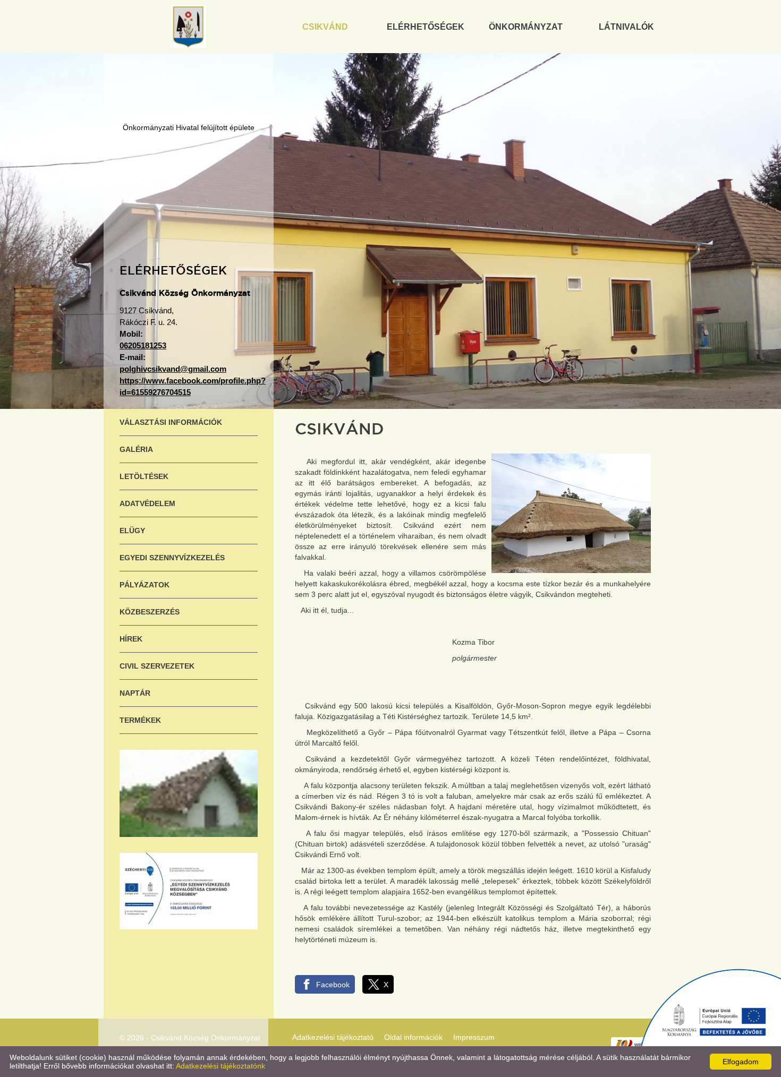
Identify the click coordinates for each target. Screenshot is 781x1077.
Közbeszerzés (150, 612)
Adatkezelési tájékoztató (332, 1037)
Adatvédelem (147, 503)
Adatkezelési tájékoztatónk (220, 1066)
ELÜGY (132, 530)
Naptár (135, 693)
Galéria (136, 449)
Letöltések (144, 476)
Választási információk (171, 422)
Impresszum (474, 1037)
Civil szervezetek (157, 666)
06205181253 (143, 345)
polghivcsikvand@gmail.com (173, 368)
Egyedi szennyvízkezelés (172, 557)
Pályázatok (144, 584)
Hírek (131, 639)
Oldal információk (413, 1037)
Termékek (140, 720)
